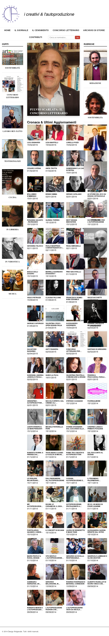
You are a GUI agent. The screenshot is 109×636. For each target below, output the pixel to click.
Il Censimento (40, 30)
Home (7, 30)
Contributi (35, 37)
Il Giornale (21, 30)
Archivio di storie (94, 30)
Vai (77, 37)
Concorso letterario (66, 30)
